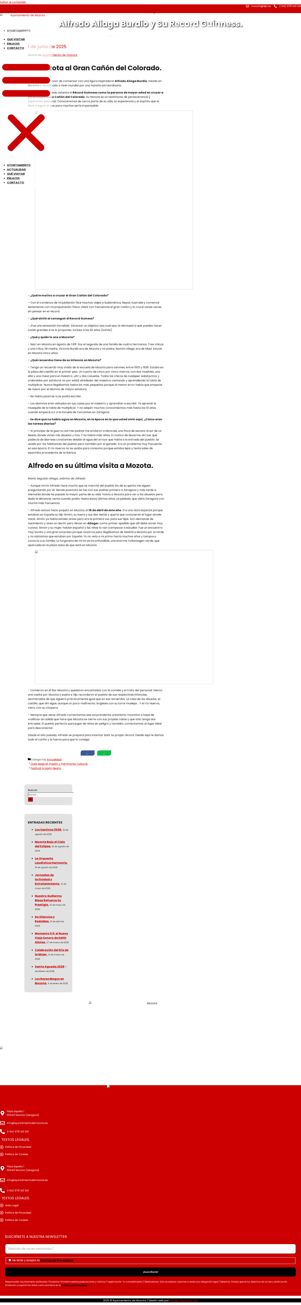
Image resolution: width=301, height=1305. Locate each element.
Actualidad (54, 760)
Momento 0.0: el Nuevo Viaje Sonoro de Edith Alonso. (51, 937)
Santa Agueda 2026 (49, 967)
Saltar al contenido (13, 2)
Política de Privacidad (56, 1260)
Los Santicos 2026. (48, 830)
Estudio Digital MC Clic (183, 1300)
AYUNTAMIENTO (18, 165)
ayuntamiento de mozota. (60, 55)
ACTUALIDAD (16, 169)
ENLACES (13, 44)
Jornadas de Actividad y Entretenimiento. (47, 879)
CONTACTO (15, 48)
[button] (26, 106)
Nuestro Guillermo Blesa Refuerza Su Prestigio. (48, 900)
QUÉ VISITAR (16, 39)
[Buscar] (30, 799)
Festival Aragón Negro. (46, 768)
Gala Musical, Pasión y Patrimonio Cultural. (59, 764)
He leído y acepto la (42, 1260)
